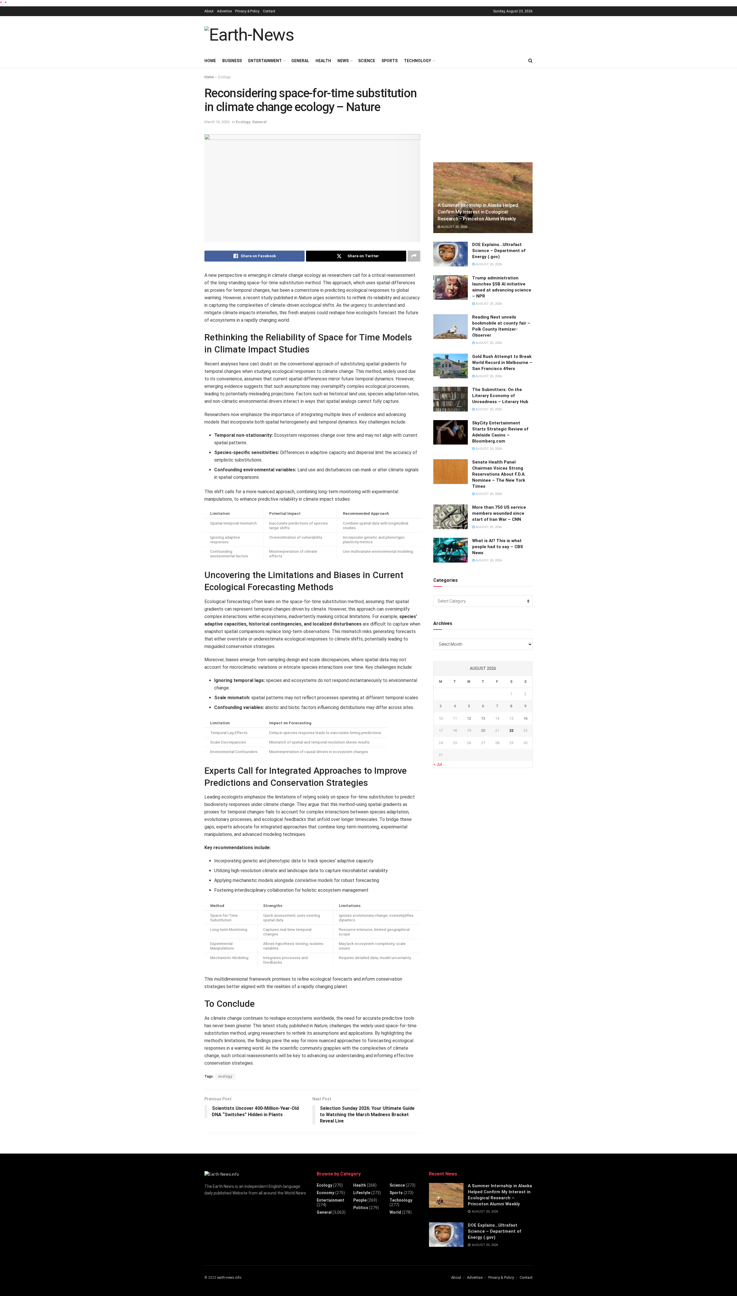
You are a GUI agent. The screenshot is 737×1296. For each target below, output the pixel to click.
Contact (269, 11)
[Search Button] (530, 61)
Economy (325, 1192)
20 (483, 730)
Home (210, 60)
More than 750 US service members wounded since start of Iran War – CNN (499, 513)
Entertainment (265, 60)
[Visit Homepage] (249, 34)
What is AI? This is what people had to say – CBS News (497, 546)
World (395, 1212)
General (300, 60)
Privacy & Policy (247, 11)
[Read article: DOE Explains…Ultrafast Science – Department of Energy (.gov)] (450, 254)
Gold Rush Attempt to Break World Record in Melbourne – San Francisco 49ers (502, 362)
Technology (417, 60)
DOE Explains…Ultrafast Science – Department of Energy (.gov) (498, 250)
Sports (389, 60)
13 (483, 718)
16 (525, 718)
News (343, 60)
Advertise (224, 11)
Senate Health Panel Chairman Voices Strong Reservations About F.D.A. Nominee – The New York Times (499, 474)
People (359, 1200)
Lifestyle (361, 1192)
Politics (360, 1207)
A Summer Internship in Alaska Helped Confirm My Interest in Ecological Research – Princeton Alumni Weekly (478, 212)
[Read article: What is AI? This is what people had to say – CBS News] (450, 550)
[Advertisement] (428, 34)
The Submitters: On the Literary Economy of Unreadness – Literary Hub (500, 395)
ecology (225, 1076)
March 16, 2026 (216, 122)
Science (366, 60)
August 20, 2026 (453, 227)
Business (232, 60)
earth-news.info (229, 1278)
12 (469, 718)
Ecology (224, 77)
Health (323, 60)
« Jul (438, 764)
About (209, 11)
